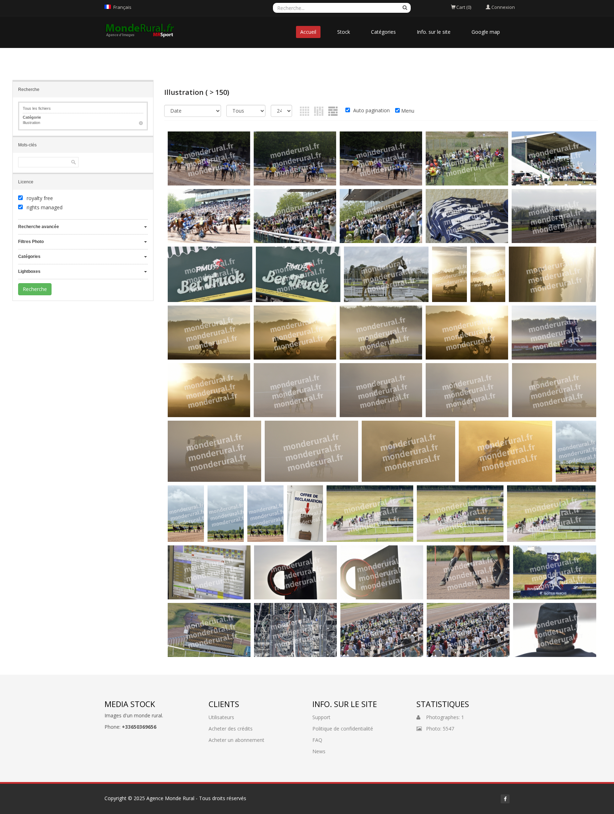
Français (122, 7)
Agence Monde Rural (170, 798)
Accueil (308, 31)
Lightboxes (29, 271)
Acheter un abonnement (236, 740)
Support (321, 717)
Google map (486, 31)
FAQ (317, 740)
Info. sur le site (434, 31)
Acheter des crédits (231, 728)
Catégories (383, 31)
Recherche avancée (38, 226)
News (318, 751)
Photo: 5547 (438, 728)
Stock (343, 31)
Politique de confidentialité (342, 728)
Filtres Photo (31, 241)
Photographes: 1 (442, 717)
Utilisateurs (221, 717)
